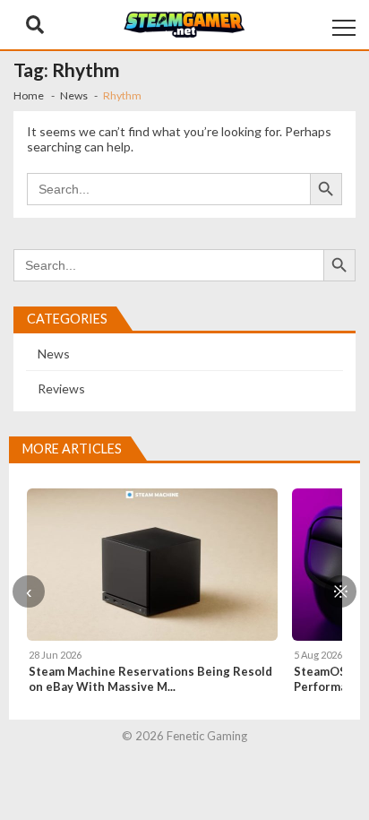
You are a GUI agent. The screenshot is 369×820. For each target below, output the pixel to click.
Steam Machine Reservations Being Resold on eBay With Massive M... (150, 679)
